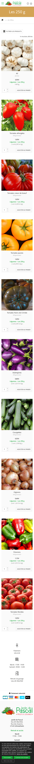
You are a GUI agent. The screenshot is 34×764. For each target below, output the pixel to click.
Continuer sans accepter (21, 757)
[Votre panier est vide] (30, 3)
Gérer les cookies (22, 754)
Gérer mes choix (8, 761)
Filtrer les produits (14, 31)
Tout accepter (7, 757)
